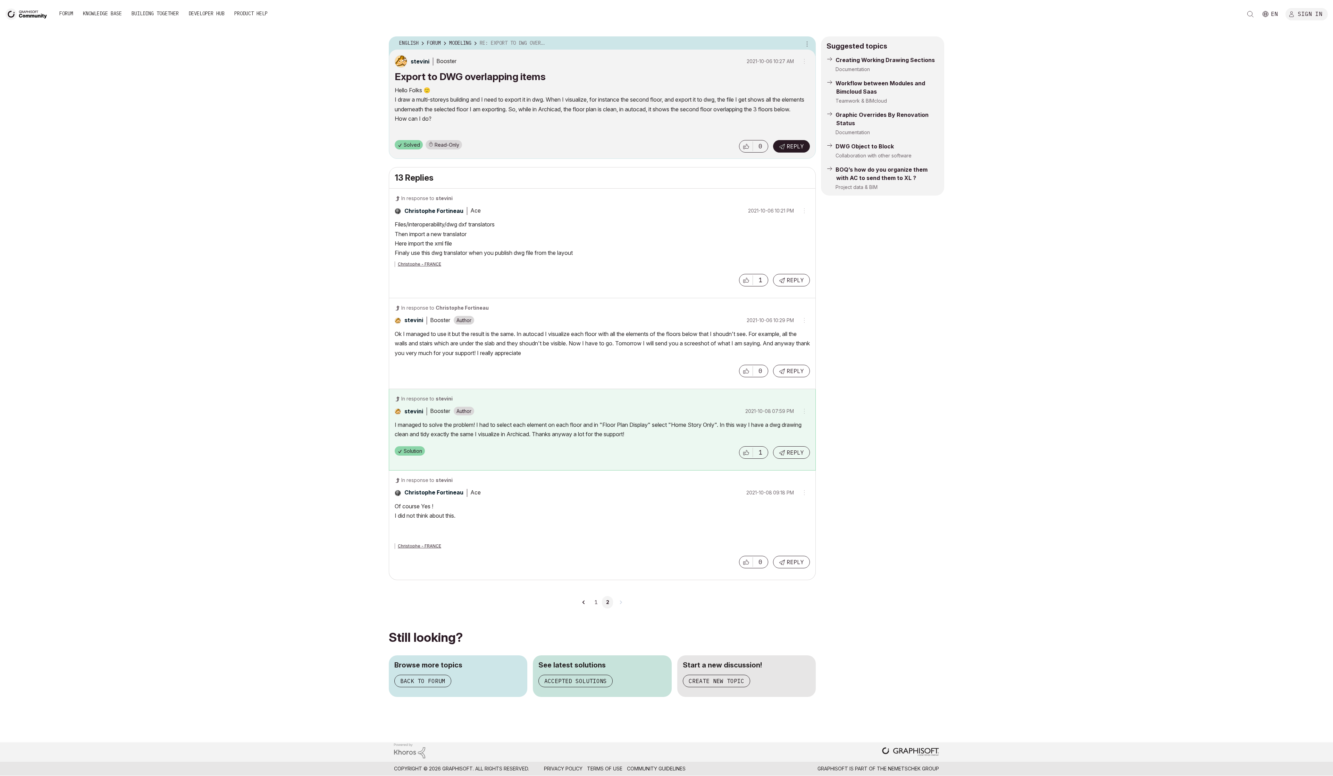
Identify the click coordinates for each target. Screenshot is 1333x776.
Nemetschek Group (913, 768)
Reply (795, 146)
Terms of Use (604, 768)
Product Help (251, 13)
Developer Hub (206, 13)
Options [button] (806, 43)
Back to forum (422, 681)
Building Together (155, 13)
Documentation (853, 69)
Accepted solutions (575, 681)
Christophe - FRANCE (419, 264)
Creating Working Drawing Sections (885, 60)
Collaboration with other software (874, 155)
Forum (66, 13)
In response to (427, 198)
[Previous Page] (584, 602)
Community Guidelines (656, 768)
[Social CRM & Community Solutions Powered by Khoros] (409, 750)
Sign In (1310, 13)
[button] (746, 146)
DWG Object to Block (865, 146)
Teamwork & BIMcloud (861, 101)
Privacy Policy (563, 768)
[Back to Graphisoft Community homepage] (28, 13)
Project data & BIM (857, 187)
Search (1250, 14)
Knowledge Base (102, 13)
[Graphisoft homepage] (910, 752)
